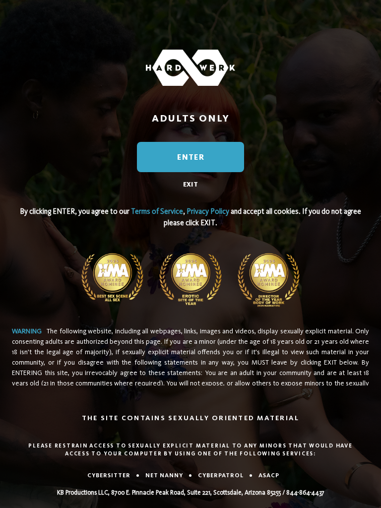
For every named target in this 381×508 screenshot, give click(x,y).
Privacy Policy (208, 211)
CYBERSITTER (108, 475)
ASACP (268, 475)
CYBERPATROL (221, 475)
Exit (190, 184)
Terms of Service (157, 211)
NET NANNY (164, 475)
